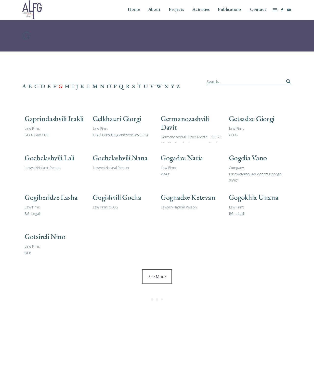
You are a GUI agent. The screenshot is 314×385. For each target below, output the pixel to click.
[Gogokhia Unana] (259, 202)
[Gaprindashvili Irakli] (55, 124)
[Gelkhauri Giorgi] (123, 124)
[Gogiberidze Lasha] (55, 202)
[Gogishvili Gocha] (123, 202)
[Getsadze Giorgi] (259, 124)
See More (157, 276)
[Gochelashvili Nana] (123, 163)
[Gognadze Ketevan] (191, 202)
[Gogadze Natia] (191, 163)
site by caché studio (228, 375)
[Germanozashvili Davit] (191, 124)
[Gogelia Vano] (259, 163)
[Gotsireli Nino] (55, 242)
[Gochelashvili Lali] (55, 163)
